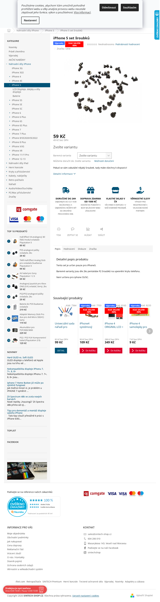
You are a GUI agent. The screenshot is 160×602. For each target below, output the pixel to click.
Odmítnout (109, 7)
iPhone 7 (16, 129)
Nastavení (30, 20)
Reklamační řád (15, 549)
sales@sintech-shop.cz (100, 534)
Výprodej (13, 55)
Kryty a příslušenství (19, 171)
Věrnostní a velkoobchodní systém (25, 569)
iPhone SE (17, 104)
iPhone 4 (16, 76)
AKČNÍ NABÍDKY (17, 59)
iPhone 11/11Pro (20, 154)
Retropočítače (34, 581)
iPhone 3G (17, 68)
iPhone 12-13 (18, 158)
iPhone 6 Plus (19, 116)
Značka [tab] (93, 248)
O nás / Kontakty (15, 557)
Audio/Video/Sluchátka (20, 188)
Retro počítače (16, 179)
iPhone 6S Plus (19, 125)
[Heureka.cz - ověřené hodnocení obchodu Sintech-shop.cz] (33, 506)
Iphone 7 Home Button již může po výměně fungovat (25, 384)
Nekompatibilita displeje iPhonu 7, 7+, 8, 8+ (25, 370)
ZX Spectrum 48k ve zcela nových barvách (24, 397)
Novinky (13, 47)
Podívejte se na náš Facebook (103, 547)
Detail (61, 350)
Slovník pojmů (14, 561)
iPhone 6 (16, 112)
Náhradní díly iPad (18, 163)
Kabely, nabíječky (18, 175)
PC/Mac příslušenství (20, 192)
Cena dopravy (14, 545)
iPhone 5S (17, 100)
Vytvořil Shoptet (144, 595)
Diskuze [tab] (82, 248)
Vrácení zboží (14, 553)
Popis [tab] (57, 248)
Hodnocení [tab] (69, 248)
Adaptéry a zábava (134, 581)
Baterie (16, 95)
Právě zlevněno (17, 51)
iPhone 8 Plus (19, 142)
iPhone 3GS (18, 72)
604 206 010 (94, 538)
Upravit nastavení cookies (85, 595)
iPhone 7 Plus (19, 133)
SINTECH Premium (52, 581)
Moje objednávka (16, 533)
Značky (12, 196)
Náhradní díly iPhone (20, 64)
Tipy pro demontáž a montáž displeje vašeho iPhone (26, 411)
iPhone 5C (17, 108)
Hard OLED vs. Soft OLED (20, 357)
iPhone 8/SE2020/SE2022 (25, 137)
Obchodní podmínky (17, 537)
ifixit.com (20, 581)
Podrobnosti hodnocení (127, 44)
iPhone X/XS (18, 146)
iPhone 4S (17, 80)
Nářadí (12, 184)
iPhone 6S (17, 121)
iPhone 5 (16, 84)
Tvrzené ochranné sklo (91, 581)
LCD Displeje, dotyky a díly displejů (26, 90)
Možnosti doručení (104, 160)
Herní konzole (16, 167)
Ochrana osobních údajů (20, 565)
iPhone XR (17, 150)
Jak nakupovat (14, 541)
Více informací (82, 12)
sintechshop (94, 552)
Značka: (63, 48)
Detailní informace (63, 173)
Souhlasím (129, 7)
